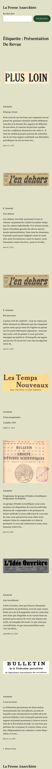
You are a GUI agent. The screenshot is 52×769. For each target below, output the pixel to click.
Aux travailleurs (11, 600)
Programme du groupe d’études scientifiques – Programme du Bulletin (25, 497)
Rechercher (8, 13)
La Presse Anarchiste (19, 7)
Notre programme (11, 417)
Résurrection (9, 315)
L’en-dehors (8, 214)
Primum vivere (10, 112)
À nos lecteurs (10, 702)
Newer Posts (9, 748)
